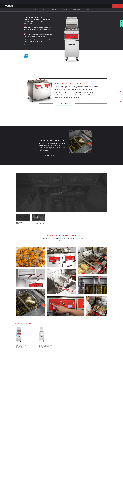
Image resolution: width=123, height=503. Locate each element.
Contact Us (100, 5)
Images (88, 9)
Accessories (64, 9)
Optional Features (77, 9)
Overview (35, 9)
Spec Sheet (29, 45)
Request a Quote (90, 5)
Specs (44, 9)
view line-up (77, 1)
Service (81, 5)
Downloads (53, 9)
